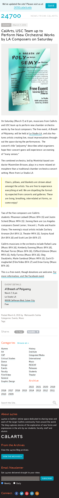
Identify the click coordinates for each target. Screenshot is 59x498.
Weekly (7, 483)
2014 (31, 390)
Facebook (16, 493)
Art (2, 352)
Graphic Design (8, 381)
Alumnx (4, 348)
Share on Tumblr (33, 331)
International (35, 358)
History (32, 348)
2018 (3, 390)
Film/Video (6, 375)
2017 (10, 390)
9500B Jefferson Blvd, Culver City (20, 300)
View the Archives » (12, 457)
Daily (18, 483)
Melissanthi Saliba (32, 315)
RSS (37, 493)
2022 (31, 386)
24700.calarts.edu (23, 7)
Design (4, 365)
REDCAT (32, 365)
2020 (45, 386)
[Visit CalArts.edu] (12, 437)
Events (15, 318)
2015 (24, 390)
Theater (32, 375)
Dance (4, 361)
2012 (45, 390)
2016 (17, 390)
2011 (52, 390)
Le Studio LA (35, 133)
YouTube (27, 493)
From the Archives (13, 445)
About (9, 414)
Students (33, 371)
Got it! (51, 5)
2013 (38, 390)
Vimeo (32, 493)
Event (6, 25)
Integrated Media (36, 355)
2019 (52, 386)
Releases (33, 368)
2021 (38, 386)
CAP (3, 355)
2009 (10, 394)
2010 (3, 394)
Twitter (21, 493)
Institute (33, 352)
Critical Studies (8, 358)
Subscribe (47, 479)
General (4, 378)
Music (21, 318)
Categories (15, 342)
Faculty (4, 371)
